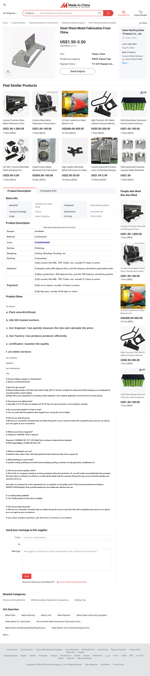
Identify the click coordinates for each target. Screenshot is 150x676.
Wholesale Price (88, 649)
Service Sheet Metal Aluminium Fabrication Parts (58, 621)
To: (19, 544)
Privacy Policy (118, 664)
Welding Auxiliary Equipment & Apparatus (50, 600)
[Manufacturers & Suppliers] (75, 5)
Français (53, 655)
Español (32, 655)
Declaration (105, 664)
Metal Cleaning (28, 615)
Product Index (134, 649)
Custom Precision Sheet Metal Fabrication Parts (133, 228)
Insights (81, 652)
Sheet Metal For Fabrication (17, 621)
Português (43, 655)
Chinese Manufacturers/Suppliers (49, 649)
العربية (107, 655)
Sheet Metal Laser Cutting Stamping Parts (71, 627)
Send (26, 576)
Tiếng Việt (70, 658)
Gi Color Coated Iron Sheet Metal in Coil (132, 312)
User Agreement (91, 664)
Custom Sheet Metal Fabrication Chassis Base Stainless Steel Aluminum (133, 270)
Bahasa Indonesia (85, 658)
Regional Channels (118, 649)
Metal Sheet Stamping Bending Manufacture (25, 627)
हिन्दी (131, 655)
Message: (16, 551)
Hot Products (12, 649)
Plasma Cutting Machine (14, 600)
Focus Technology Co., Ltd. (56, 664)
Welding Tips (80, 600)
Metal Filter (10, 615)
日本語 (124, 655)
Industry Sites (102, 649)
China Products (27, 649)
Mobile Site (70, 652)
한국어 (115, 655)
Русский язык (65, 655)
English (23, 655)
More (124, 63)
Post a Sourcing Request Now (72, 582)
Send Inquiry (77, 71)
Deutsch (86, 655)
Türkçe (60, 658)
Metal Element (64, 615)
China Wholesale (72, 649)
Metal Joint (46, 615)
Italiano (77, 655)
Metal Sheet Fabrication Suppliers (92, 615)
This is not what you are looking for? (38, 582)
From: (17, 537)
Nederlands (97, 655)
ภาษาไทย (139, 655)
